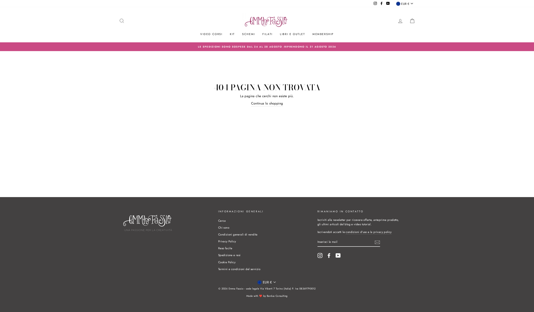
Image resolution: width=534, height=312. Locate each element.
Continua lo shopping (267, 103)
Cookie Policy (227, 262)
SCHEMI (248, 34)
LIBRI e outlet (292, 34)
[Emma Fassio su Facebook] (328, 255)
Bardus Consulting (277, 296)
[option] (267, 46)
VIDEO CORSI (211, 34)
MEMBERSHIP (323, 34)
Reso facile (225, 248)
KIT (232, 34)
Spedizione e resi (229, 255)
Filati (267, 34)
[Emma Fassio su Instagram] (319, 255)
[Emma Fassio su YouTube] (338, 255)
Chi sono (223, 227)
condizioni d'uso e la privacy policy (369, 232)
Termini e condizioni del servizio (239, 269)
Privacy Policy (227, 241)
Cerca (222, 221)
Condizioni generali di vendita (238, 234)
